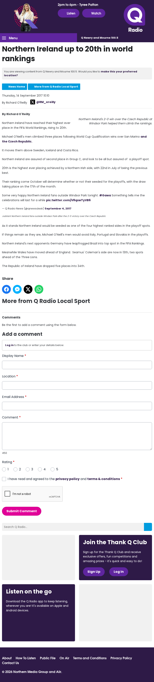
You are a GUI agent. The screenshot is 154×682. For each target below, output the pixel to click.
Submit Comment (21, 511)
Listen (71, 12)
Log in (9, 345)
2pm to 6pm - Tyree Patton (78, 4)
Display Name (14, 355)
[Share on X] (28, 289)
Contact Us (10, 662)
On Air (64, 657)
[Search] (148, 527)
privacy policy (68, 479)
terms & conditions (103, 479)
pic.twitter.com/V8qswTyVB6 (68, 200)
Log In (119, 571)
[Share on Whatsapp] (38, 289)
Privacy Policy (121, 657)
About (7, 657)
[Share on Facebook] (6, 289)
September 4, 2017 (58, 208)
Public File (48, 657)
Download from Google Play (21, 631)
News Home (16, 87)
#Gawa (105, 195)
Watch (96, 12)
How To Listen (26, 657)
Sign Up (93, 571)
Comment (11, 417)
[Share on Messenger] (17, 289)
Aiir (58, 671)
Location (10, 376)
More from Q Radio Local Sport (56, 87)
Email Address (14, 397)
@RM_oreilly (46, 102)
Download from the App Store (21, 621)
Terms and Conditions (89, 657)
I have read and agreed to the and (65, 479)
